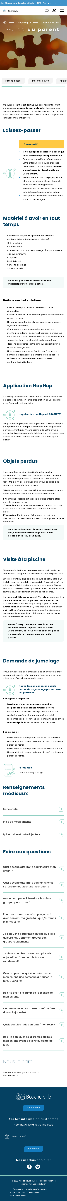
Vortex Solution (39, 1184)
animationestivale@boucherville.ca (21, 1072)
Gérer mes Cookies (18, 1196)
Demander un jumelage (31, 772)
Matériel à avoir (40, 80)
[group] (33, 3)
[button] (48, 3)
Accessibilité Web (17, 1192)
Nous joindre (33, 1107)
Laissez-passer (13, 80)
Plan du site (34, 1192)
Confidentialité (16, 1189)
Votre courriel (19, 1136)
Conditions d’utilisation (36, 1189)
